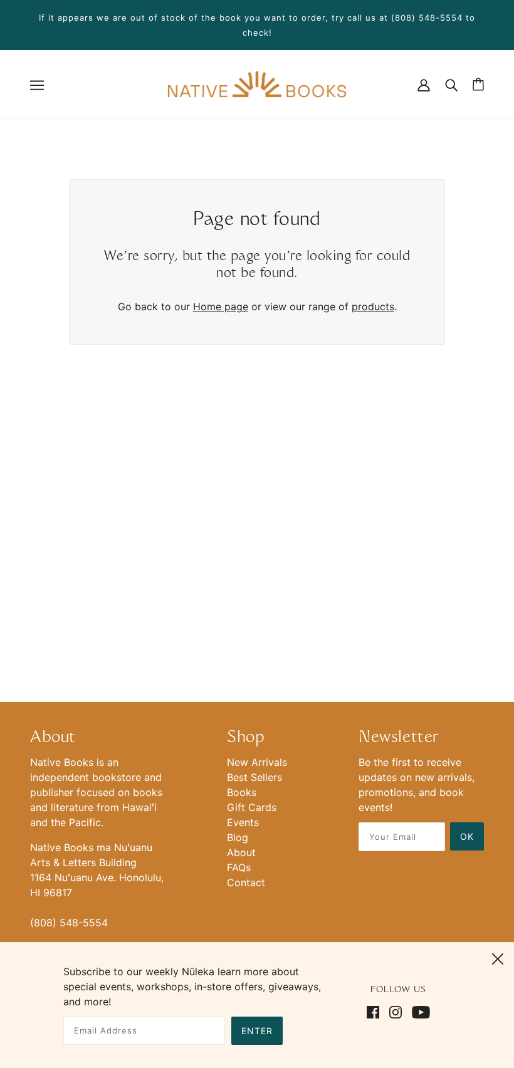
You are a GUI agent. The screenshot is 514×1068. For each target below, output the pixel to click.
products (373, 306)
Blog (237, 837)
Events (243, 822)
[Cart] (478, 84)
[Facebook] (375, 1011)
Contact (246, 882)
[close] (497, 957)
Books (241, 792)
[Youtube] (418, 1011)
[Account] (423, 84)
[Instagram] (395, 1011)
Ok (467, 836)
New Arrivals (257, 762)
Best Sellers (254, 777)
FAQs (239, 867)
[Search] (451, 84)
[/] (257, 83)
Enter (257, 1030)
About (241, 852)
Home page (220, 306)
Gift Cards (251, 807)
